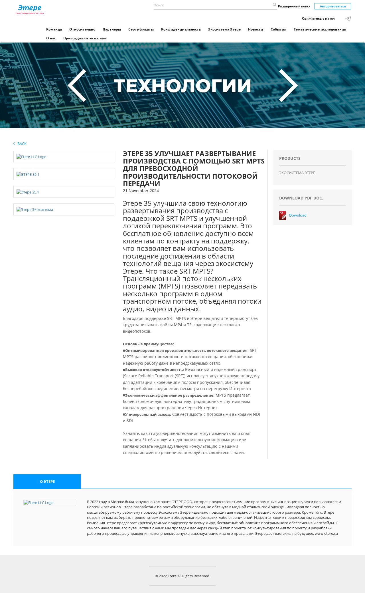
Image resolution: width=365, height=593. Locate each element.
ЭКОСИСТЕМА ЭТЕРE (297, 172)
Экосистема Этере (224, 29)
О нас (51, 38)
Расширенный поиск (294, 6)
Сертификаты (141, 29)
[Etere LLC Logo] (31, 156)
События (278, 29)
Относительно (82, 29)
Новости (255, 29)
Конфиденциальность (181, 29)
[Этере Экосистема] (35, 209)
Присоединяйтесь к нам (85, 38)
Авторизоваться (333, 6)
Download (298, 215)
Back (21, 143)
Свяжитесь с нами (318, 18)
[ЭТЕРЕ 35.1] (28, 173)
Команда (54, 29)
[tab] (47, 481)
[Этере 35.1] (28, 191)
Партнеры (112, 29)
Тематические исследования (320, 29)
